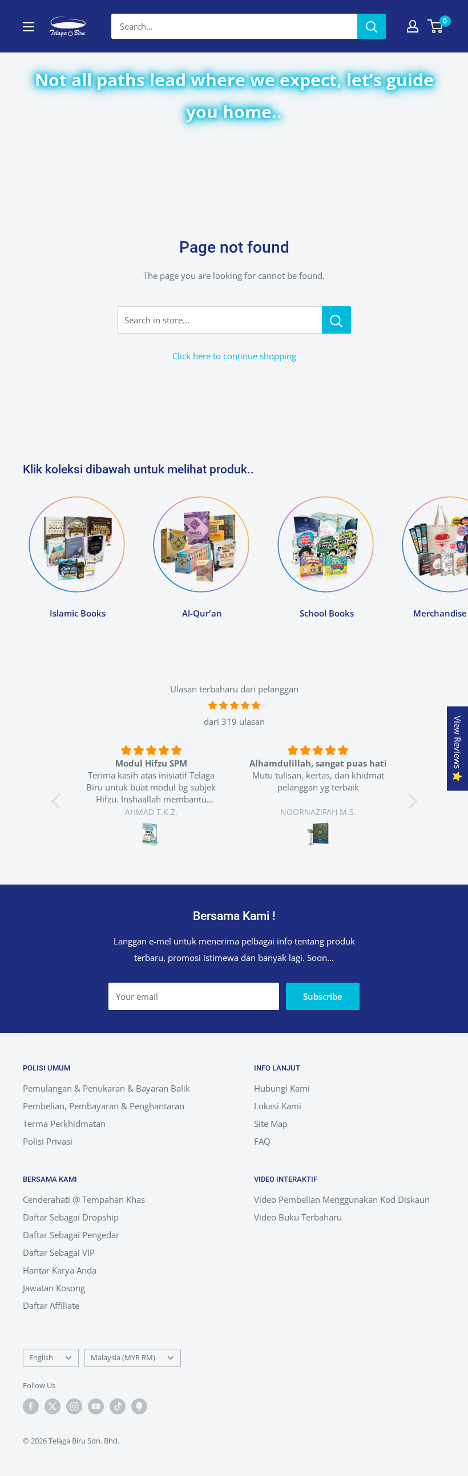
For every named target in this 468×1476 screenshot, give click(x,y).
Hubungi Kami (282, 1088)
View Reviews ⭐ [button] (457, 749)
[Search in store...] (336, 320)
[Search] (371, 26)
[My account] (412, 26)
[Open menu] (28, 26)
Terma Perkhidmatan (64, 1123)
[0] (436, 26)
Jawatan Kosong (54, 1287)
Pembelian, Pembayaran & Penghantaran (103, 1106)
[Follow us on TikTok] (118, 1406)
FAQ (262, 1141)
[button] (58, 801)
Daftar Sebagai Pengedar (71, 1234)
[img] (234, 705)
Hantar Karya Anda (59, 1270)
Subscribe (322, 996)
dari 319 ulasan (234, 721)
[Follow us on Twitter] (52, 1406)
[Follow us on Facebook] (31, 1406)
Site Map (271, 1123)
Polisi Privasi (47, 1141)
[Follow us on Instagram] (74, 1406)
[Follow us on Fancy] (139, 1406)
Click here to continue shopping (234, 356)
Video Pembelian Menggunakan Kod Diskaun (342, 1199)
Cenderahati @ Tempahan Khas (84, 1199)
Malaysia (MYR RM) (123, 1357)
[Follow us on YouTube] (96, 1406)
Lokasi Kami (277, 1106)
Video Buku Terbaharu (298, 1217)
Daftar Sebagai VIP (59, 1252)
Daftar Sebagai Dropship (71, 1217)
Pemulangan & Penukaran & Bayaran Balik (106, 1088)
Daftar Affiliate (51, 1305)
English (41, 1357)
